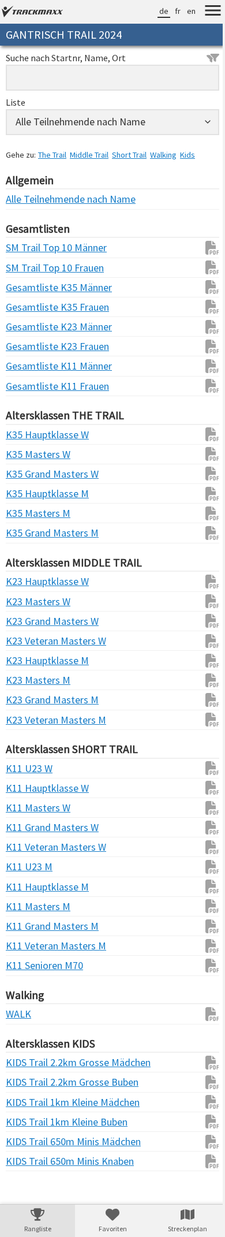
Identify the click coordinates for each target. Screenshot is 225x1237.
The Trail (52, 155)
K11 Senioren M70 (29, 965)
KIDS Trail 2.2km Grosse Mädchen (29, 1062)
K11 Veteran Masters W (29, 847)
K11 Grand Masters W (29, 827)
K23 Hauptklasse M (29, 660)
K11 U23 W (29, 768)
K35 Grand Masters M (29, 532)
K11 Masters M (29, 906)
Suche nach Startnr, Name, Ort (66, 58)
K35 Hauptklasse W (29, 434)
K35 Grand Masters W (29, 473)
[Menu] (204, 12)
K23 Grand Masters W (29, 621)
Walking (163, 155)
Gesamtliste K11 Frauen (29, 386)
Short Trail (129, 155)
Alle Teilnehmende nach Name (29, 199)
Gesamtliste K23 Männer (29, 326)
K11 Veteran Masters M (29, 945)
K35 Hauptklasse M (29, 493)
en (182, 11)
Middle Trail (89, 155)
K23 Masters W (29, 601)
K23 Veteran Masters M (29, 719)
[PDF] (198, 248)
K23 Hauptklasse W (29, 581)
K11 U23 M (29, 866)
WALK (18, 1013)
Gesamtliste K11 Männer (29, 365)
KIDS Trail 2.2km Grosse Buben (29, 1082)
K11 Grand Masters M (29, 926)
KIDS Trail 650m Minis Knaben (29, 1161)
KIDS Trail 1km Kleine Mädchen (29, 1102)
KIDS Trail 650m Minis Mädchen (29, 1141)
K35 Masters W (29, 454)
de (155, 11)
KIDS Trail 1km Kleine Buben (29, 1121)
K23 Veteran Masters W (29, 640)
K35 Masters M (29, 513)
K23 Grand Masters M (29, 699)
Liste (15, 102)
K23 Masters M (29, 680)
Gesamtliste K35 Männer (29, 287)
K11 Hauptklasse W (29, 788)
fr (169, 11)
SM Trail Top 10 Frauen (29, 267)
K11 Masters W (29, 807)
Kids (187, 155)
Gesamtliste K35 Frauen (29, 307)
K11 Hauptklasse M (29, 886)
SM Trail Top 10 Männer (29, 247)
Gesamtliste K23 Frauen (29, 346)
